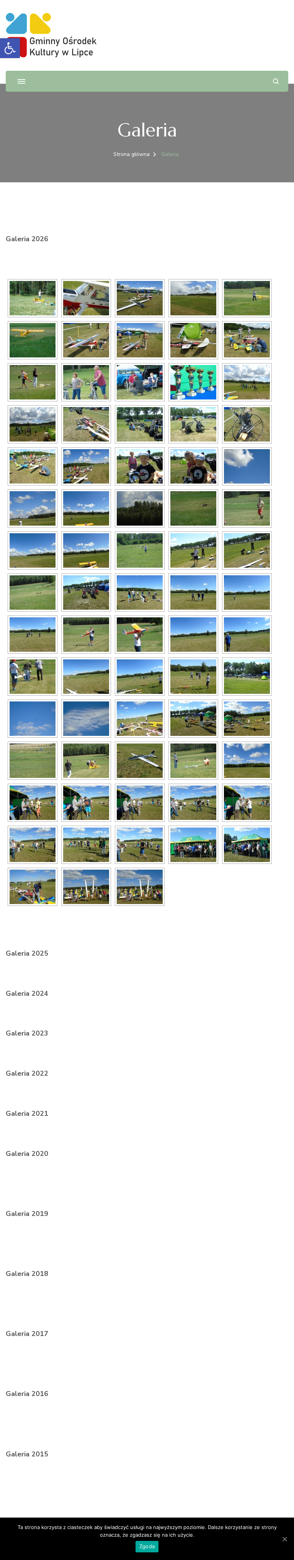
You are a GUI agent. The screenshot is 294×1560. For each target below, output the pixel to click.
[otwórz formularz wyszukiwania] (275, 81)
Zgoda (147, 1546)
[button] (10, 48)
